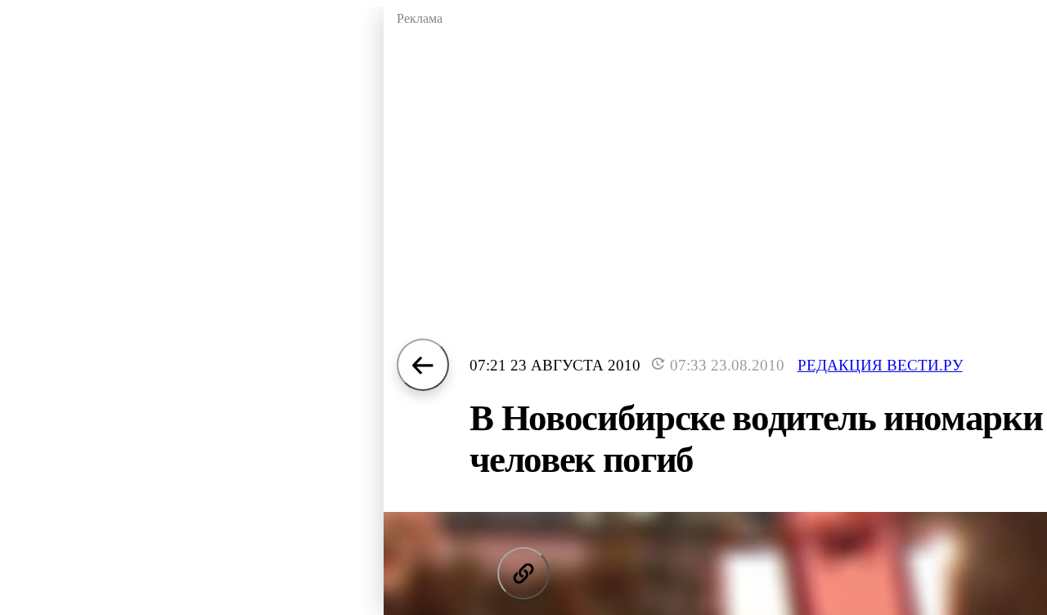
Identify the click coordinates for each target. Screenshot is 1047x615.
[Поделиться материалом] (523, 573)
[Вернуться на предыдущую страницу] (423, 365)
